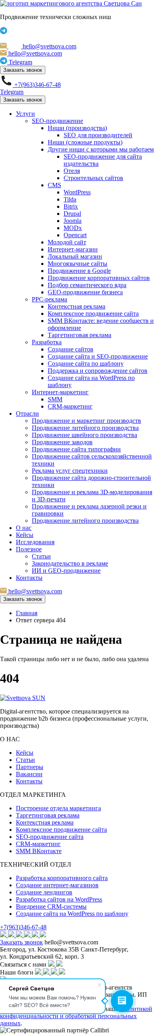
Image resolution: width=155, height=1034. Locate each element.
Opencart (75, 235)
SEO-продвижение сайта (49, 836)
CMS (54, 185)
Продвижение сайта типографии (76, 449)
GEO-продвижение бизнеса (85, 292)
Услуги (25, 113)
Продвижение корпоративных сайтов (99, 277)
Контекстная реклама (76, 306)
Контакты (29, 577)
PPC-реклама (49, 299)
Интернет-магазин (73, 249)
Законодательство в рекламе (70, 563)
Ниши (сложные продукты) (85, 142)
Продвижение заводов (62, 442)
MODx (73, 227)
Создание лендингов (44, 892)
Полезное (29, 549)
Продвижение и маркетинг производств (86, 420)
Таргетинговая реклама (79, 335)
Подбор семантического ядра (87, 285)
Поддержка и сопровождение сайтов (97, 370)
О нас (23, 527)
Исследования (35, 542)
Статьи (41, 556)
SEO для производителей (98, 135)
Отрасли (27, 413)
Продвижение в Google (79, 270)
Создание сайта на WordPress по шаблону (72, 913)
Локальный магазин (75, 256)
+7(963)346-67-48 (23, 927)
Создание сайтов (70, 349)
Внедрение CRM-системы (51, 906)
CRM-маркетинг (70, 406)
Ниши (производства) (77, 128)
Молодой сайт (67, 242)
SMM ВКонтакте (39, 851)
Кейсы (24, 534)
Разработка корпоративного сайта (62, 878)
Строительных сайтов (93, 178)
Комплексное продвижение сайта (93, 313)
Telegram (11, 91)
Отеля (72, 170)
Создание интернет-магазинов (57, 885)
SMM (55, 399)
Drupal (72, 213)
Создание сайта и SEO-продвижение (98, 356)
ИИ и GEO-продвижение (66, 570)
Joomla (72, 220)
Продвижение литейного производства (85, 427)
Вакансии (29, 774)
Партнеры (29, 767)
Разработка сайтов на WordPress (59, 899)
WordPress (77, 192)
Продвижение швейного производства (84, 435)
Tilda (70, 199)
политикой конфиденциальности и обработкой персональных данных (76, 1015)
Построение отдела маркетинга (58, 808)
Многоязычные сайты (77, 263)
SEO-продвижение (57, 120)
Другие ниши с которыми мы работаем (101, 149)
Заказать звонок (22, 70)
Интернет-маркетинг (60, 392)
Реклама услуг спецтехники (70, 470)
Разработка (47, 342)
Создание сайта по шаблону (86, 363)
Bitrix (71, 206)
